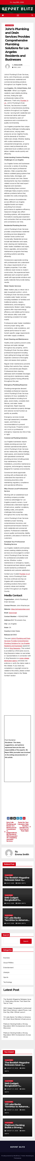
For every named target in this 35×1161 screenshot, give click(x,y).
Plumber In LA (24, 574)
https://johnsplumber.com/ (20, 609)
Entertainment (8, 967)
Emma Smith (18, 65)
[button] (32, 15)
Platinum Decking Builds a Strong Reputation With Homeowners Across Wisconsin (17, 1026)
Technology (7, 982)
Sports (5, 977)
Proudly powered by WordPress (10, 1155)
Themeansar (17, 1158)
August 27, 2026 (12, 1068)
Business (6, 958)
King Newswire (15, 648)
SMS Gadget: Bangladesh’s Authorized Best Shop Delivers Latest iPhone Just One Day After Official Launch (17, 1010)
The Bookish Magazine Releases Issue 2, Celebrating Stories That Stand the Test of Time (17, 1001)
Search (6, 935)
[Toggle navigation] (18, 15)
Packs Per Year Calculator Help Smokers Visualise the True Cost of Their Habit (23, 827)
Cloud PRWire (9, 25)
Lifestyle (6, 972)
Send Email (13, 613)
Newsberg (29, 1155)
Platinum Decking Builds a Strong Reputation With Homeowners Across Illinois (17, 1035)
